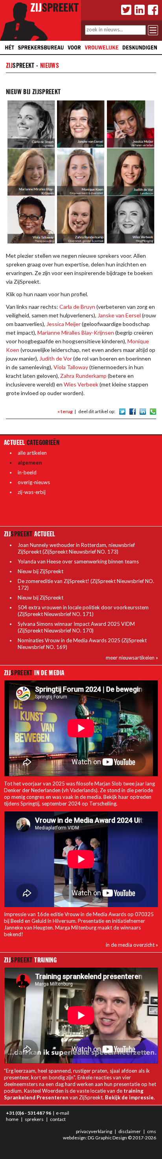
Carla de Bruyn (77, 306)
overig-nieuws (34, 482)
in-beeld (27, 472)
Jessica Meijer (63, 324)
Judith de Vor (55, 358)
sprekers (34, 1119)
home (12, 1119)
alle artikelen (32, 453)
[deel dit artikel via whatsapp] (153, 411)
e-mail (62, 1113)
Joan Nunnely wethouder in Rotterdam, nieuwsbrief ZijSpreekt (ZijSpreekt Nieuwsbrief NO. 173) (76, 548)
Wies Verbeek (81, 384)
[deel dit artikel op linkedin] (143, 411)
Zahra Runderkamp (83, 375)
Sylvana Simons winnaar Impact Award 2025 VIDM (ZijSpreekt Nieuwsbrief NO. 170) (76, 627)
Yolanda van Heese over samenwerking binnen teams (78, 561)
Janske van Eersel (119, 315)
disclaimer (129, 1131)
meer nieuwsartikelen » (132, 657)
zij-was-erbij (32, 492)
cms (151, 1131)
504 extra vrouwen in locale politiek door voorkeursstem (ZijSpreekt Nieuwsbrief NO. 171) (83, 610)
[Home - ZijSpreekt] (40, 19)
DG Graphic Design (107, 1138)
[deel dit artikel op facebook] (132, 411)
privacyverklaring (94, 1131)
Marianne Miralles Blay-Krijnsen (75, 332)
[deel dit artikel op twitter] (122, 411)
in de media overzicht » (132, 945)
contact (58, 1119)
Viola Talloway (70, 367)
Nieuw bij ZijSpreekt (40, 571)
